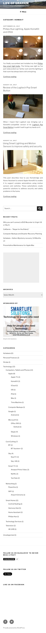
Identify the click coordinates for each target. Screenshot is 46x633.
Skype (13, 432)
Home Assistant (14, 512)
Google (11, 411)
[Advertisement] (21, 267)
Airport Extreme (17, 495)
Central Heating (14, 504)
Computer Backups (15, 407)
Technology (7, 367)
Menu (24, 12)
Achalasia (6, 353)
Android (14, 415)
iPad (12, 394)
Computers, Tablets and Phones (18, 370)
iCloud (13, 386)
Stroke (5, 362)
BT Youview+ (16, 449)
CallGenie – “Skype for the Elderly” (16, 229)
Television (9, 526)
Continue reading (9, 77)
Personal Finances (10, 358)
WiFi (10, 491)
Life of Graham (16, 3)
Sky (9, 454)
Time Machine (16, 402)
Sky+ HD (14, 461)
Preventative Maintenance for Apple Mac (18, 245)
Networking (10, 484)
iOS (12, 390)
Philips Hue (12, 517)
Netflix (13, 474)
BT (9, 445)
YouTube (14, 478)
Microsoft (12, 420)
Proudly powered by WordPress (14, 628)
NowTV (14, 457)
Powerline (12, 487)
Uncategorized (8, 535)
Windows (14, 436)
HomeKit (14, 381)
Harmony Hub (13, 508)
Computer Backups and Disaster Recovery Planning (22, 234)
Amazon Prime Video (19, 470)
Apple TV (14, 377)
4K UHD (11, 529)
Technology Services (14, 522)
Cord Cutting (11, 442)
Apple (10, 374)
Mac (12, 398)
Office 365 (15, 423)
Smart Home (10, 500)
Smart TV (12, 466)
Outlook (16, 427)
